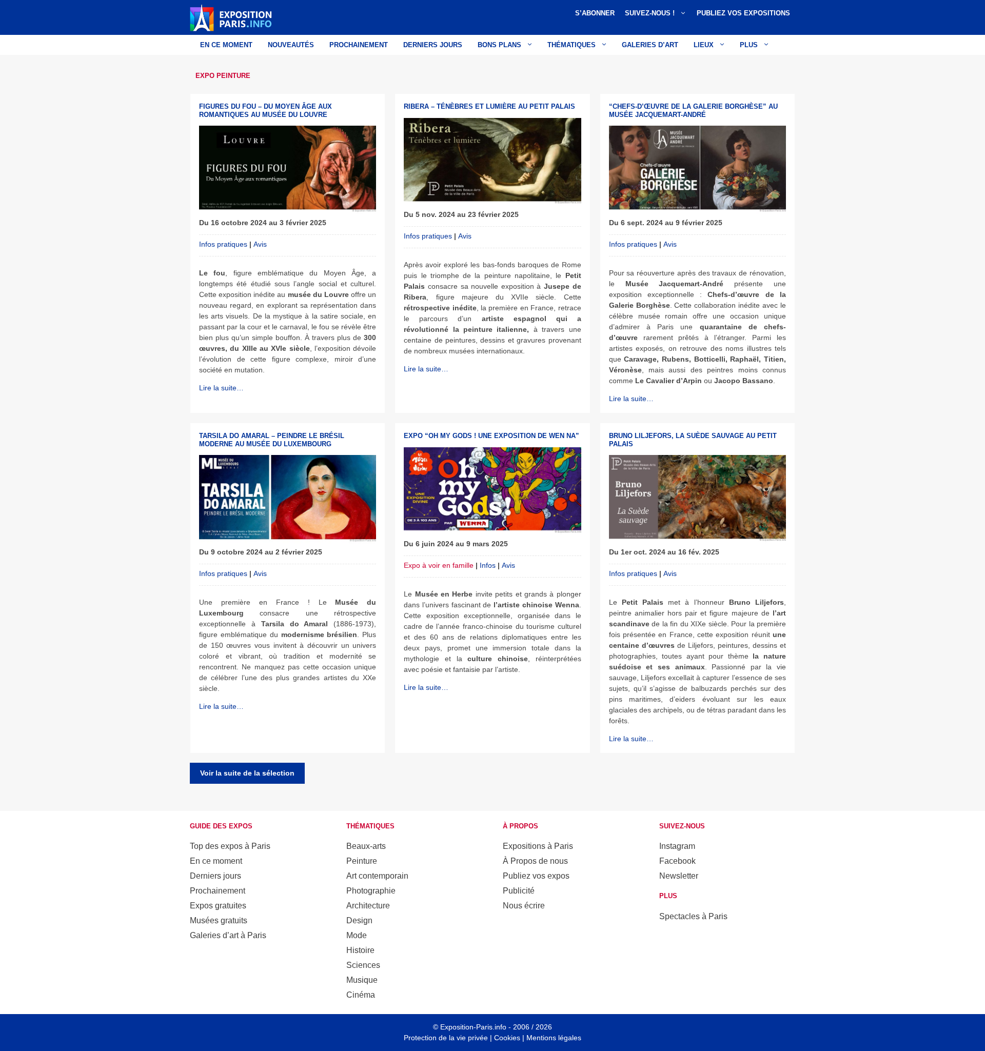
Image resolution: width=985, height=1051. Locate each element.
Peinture (361, 861)
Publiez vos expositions (743, 13)
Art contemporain (377, 875)
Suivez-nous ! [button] (650, 13)
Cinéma (360, 994)
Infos (488, 565)
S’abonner (595, 13)
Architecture (368, 905)
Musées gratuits (218, 920)
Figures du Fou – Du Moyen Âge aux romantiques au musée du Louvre (265, 110)
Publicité (519, 890)
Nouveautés (291, 45)
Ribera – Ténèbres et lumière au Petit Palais (489, 106)
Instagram (677, 846)
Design (359, 920)
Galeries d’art (650, 45)
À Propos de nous (535, 861)
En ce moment (226, 45)
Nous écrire (524, 905)
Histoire (360, 950)
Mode (356, 935)
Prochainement (358, 45)
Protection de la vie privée (446, 1038)
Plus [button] (749, 45)
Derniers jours (432, 45)
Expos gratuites (218, 905)
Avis (260, 244)
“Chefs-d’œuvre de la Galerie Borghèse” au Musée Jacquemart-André (693, 110)
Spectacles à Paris (693, 916)
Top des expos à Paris (230, 846)
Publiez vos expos (536, 875)
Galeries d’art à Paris (228, 935)
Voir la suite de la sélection (247, 773)
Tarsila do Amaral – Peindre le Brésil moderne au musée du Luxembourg (271, 440)
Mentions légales (553, 1038)
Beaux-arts (366, 846)
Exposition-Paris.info (473, 1027)
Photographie (371, 890)
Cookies (507, 1038)
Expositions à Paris (538, 846)
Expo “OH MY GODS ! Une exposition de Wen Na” (491, 436)
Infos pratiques (223, 244)
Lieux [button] (704, 45)
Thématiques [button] (571, 45)
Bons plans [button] (499, 45)
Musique (362, 980)
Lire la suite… (221, 388)
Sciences (363, 965)
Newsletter (678, 875)
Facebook (677, 861)
